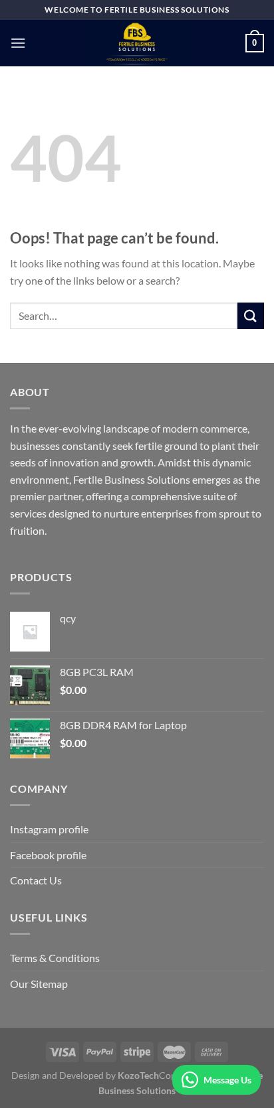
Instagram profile (49, 829)
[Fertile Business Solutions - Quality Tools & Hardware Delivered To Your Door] (137, 43)
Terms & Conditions (55, 957)
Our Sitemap (39, 983)
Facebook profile (48, 855)
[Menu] (18, 43)
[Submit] (250, 315)
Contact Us (36, 880)
